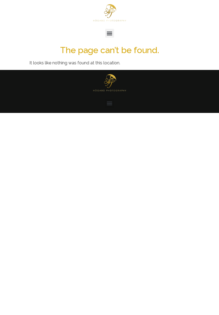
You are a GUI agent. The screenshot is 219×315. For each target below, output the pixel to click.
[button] (109, 33)
